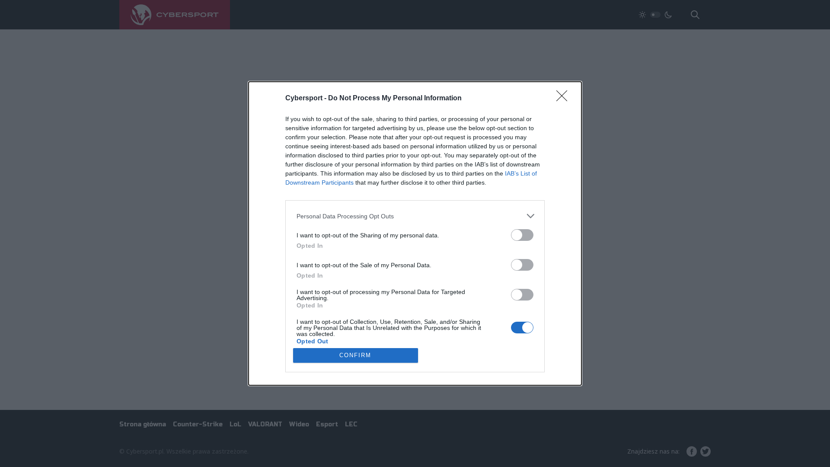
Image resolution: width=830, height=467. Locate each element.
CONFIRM (355, 355)
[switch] (522, 235)
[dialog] (415, 233)
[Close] (564, 98)
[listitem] (415, 216)
